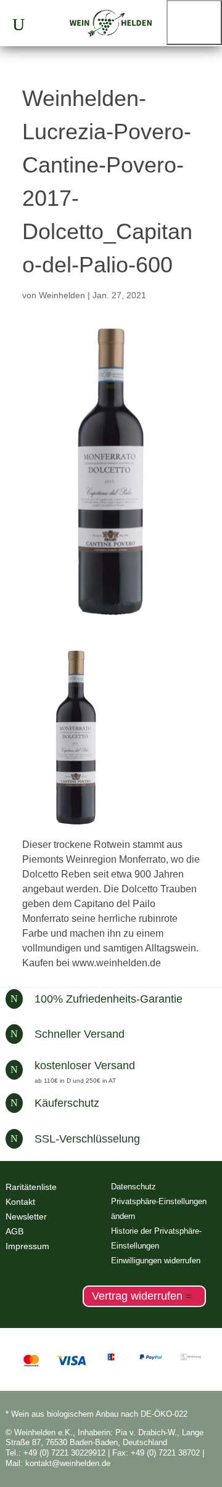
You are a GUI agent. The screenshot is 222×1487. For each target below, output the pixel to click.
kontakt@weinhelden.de (67, 1463)
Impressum (27, 1246)
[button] (194, 22)
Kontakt (20, 1202)
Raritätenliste (31, 1187)
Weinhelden (62, 295)
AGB (14, 1231)
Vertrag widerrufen (137, 1296)
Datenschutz (133, 1186)
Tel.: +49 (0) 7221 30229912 (55, 1452)
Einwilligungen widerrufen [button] (155, 1260)
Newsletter (26, 1216)
